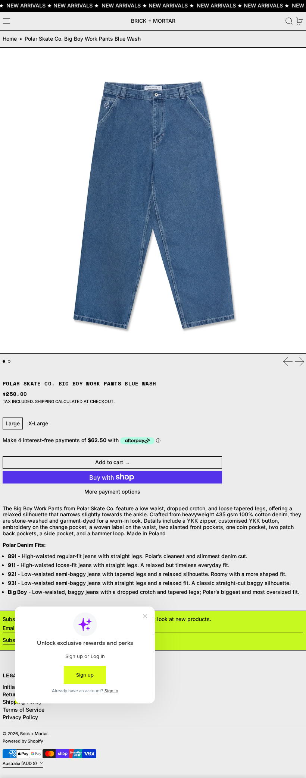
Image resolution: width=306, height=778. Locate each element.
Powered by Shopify (23, 741)
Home (10, 38)
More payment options (112, 492)
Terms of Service (23, 709)
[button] (289, 21)
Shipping (44, 401)
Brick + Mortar (153, 21)
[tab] (4, 361)
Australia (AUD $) (20, 763)
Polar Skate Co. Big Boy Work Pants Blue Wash (83, 38)
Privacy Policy (20, 717)
